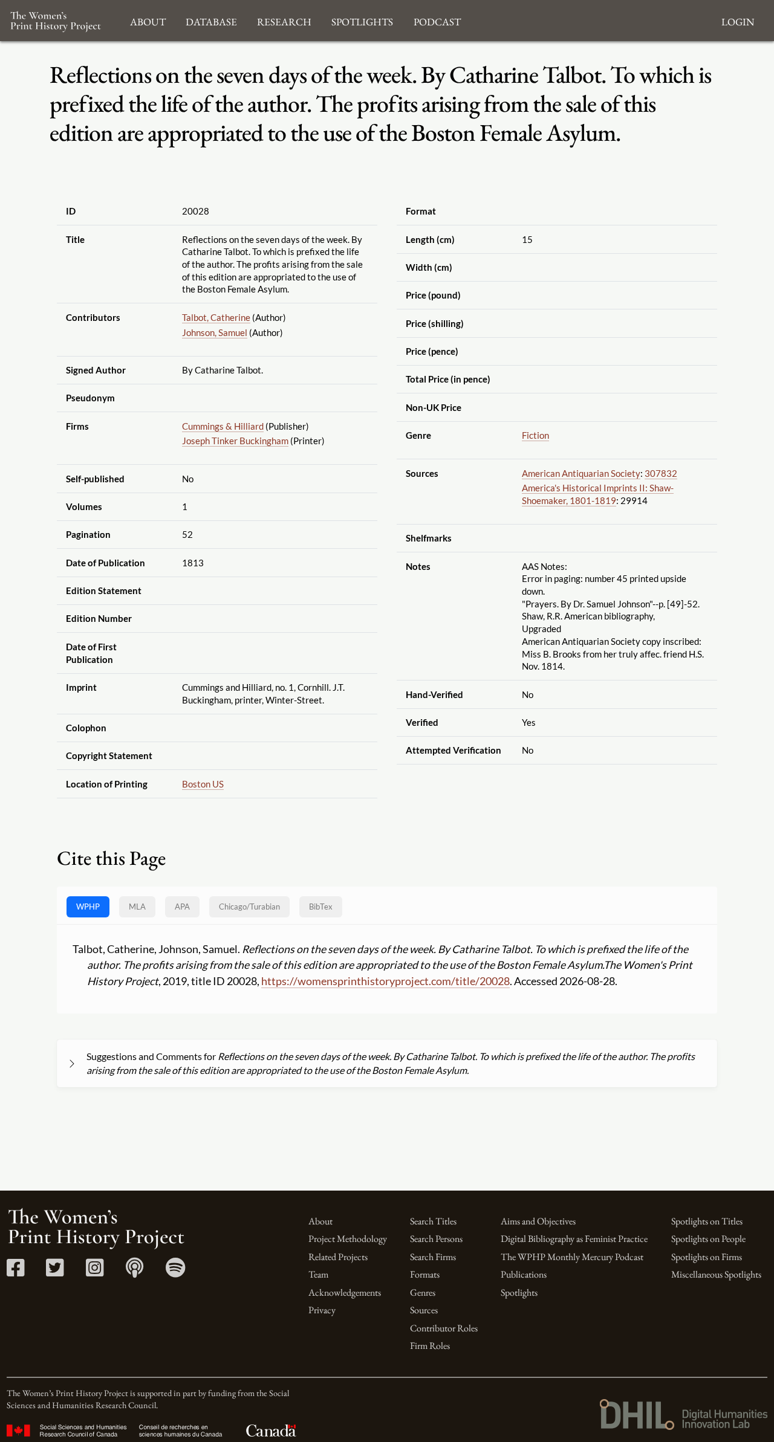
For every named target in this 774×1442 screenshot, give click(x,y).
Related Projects (338, 1256)
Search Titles (433, 1221)
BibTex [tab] (321, 906)
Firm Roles (430, 1345)
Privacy (322, 1310)
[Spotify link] (176, 1272)
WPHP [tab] (88, 906)
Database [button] (211, 20)
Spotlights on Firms (706, 1256)
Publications (524, 1274)
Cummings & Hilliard (223, 426)
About (320, 1221)
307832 (661, 473)
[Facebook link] (15, 1272)
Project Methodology (347, 1238)
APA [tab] (182, 906)
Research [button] (284, 20)
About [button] (148, 20)
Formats (425, 1274)
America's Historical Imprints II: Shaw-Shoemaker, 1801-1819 (598, 494)
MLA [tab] (137, 906)
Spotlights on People (708, 1238)
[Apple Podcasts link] (134, 1272)
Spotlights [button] (362, 20)
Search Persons (436, 1238)
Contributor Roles (444, 1328)
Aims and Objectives (538, 1221)
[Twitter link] (54, 1272)
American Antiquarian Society (581, 473)
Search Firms (433, 1256)
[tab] (249, 906)
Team (318, 1274)
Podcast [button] (437, 20)
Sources (424, 1310)
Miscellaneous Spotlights (716, 1274)
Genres (422, 1292)
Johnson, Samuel (214, 332)
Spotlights (519, 1292)
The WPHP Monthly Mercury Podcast (572, 1256)
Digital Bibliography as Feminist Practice (574, 1238)
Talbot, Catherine (216, 317)
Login (737, 20)
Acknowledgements (344, 1292)
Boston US (203, 783)
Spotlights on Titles (707, 1221)
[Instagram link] (94, 1272)
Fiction (535, 435)
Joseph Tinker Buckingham (235, 440)
